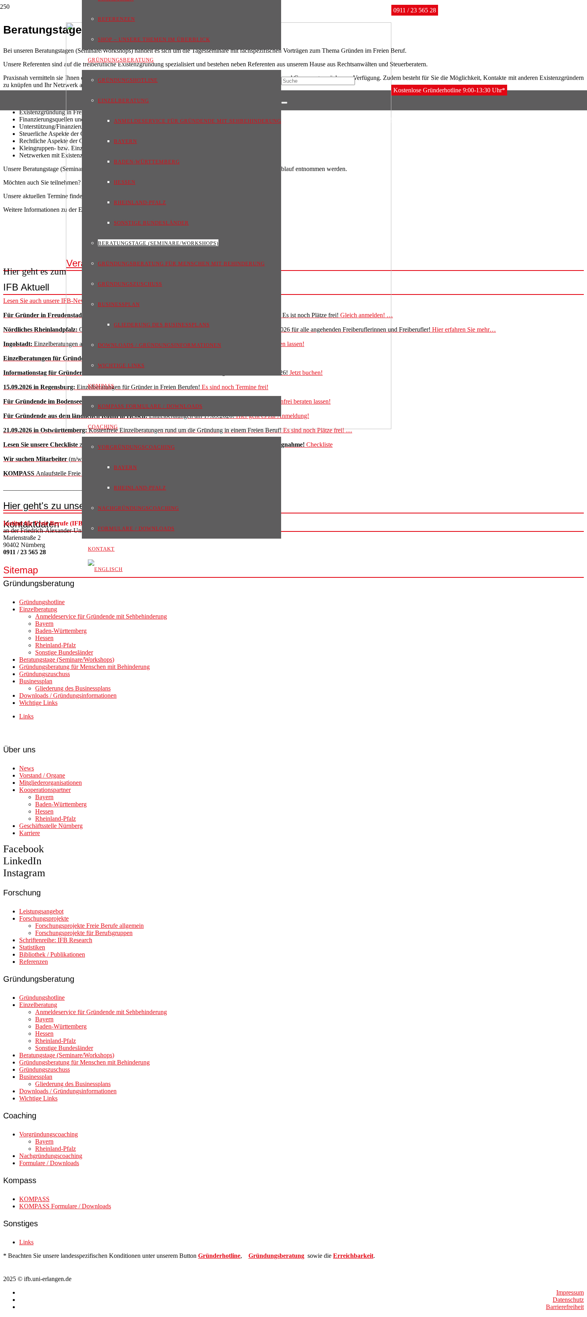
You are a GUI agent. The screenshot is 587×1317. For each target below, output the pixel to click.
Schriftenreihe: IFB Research (55, 940)
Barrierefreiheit (565, 1306)
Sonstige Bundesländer (64, 652)
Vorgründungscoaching (48, 1134)
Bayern (44, 623)
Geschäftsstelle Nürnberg (51, 825)
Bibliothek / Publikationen (52, 954)
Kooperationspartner (45, 789)
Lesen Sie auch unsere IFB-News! (46, 300)
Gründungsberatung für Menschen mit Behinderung (84, 666)
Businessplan (35, 681)
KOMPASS (34, 1199)
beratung (292, 1255)
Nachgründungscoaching (50, 1155)
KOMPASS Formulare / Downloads (65, 1206)
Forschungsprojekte (44, 918)
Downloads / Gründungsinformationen (68, 695)
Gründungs (264, 1255)
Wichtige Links (38, 702)
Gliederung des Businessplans (73, 688)
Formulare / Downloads (49, 1163)
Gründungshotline (42, 602)
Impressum (570, 1292)
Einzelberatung (38, 609)
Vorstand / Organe (42, 775)
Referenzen (33, 961)
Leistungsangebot (41, 911)
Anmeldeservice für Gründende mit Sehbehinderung (101, 616)
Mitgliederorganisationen (50, 782)
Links (26, 716)
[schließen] (284, 102)
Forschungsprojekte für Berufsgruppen (84, 932)
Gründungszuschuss (44, 673)
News (26, 768)
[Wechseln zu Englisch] (105, 568)
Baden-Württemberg (61, 630)
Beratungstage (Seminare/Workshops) (66, 659)
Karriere (29, 833)
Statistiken (32, 947)
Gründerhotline (219, 1255)
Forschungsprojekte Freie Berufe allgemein (89, 925)
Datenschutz (568, 1299)
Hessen (44, 638)
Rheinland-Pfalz (55, 645)
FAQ (61, 505)
